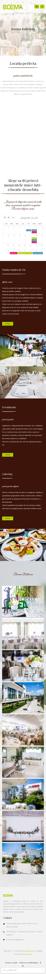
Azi (13, 217)
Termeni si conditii (11, 963)
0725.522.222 (31, 932)
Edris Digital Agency (28, 951)
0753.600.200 (11, 932)
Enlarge (23, 601)
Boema (29, 954)
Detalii (7, 324)
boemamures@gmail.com (15, 940)
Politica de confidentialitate (28, 963)
